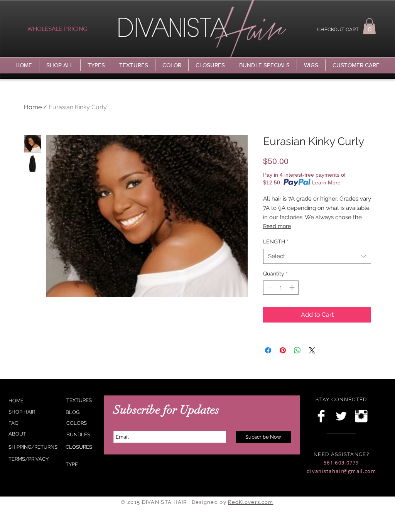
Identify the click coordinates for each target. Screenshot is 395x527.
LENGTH (276, 241)
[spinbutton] (281, 287)
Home (33, 107)
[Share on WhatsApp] (297, 350)
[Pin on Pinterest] (282, 350)
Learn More (326, 182)
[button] (369, 26)
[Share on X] (312, 350)
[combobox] (317, 256)
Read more (277, 226)
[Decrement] (269, 287)
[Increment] (292, 287)
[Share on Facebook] (268, 350)
